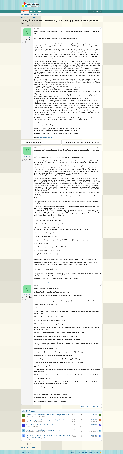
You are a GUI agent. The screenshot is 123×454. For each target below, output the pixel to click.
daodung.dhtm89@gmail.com (46, 137)
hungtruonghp (29, 421)
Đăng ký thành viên (35, 14)
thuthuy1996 (29, 439)
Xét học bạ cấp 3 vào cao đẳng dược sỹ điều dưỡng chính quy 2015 (48, 415)
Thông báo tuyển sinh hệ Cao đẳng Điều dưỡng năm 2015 (45, 420)
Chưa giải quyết (25, 14)
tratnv (27, 426)
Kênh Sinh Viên (27, 452)
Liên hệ (72, 452)
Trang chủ (96, 452)
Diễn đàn (25, 12)
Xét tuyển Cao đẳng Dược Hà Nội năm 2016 (40, 425)
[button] (36, 12)
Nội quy (78, 452)
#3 (100, 286)
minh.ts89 (25, 25)
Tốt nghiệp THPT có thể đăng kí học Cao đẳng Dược (43, 430)
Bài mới (32, 12)
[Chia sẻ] (98, 29)
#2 (100, 147)
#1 (100, 29)
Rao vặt (43, 416)
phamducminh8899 (30, 416)
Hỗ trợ (90, 452)
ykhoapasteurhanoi (30, 431)
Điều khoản (84, 452)
